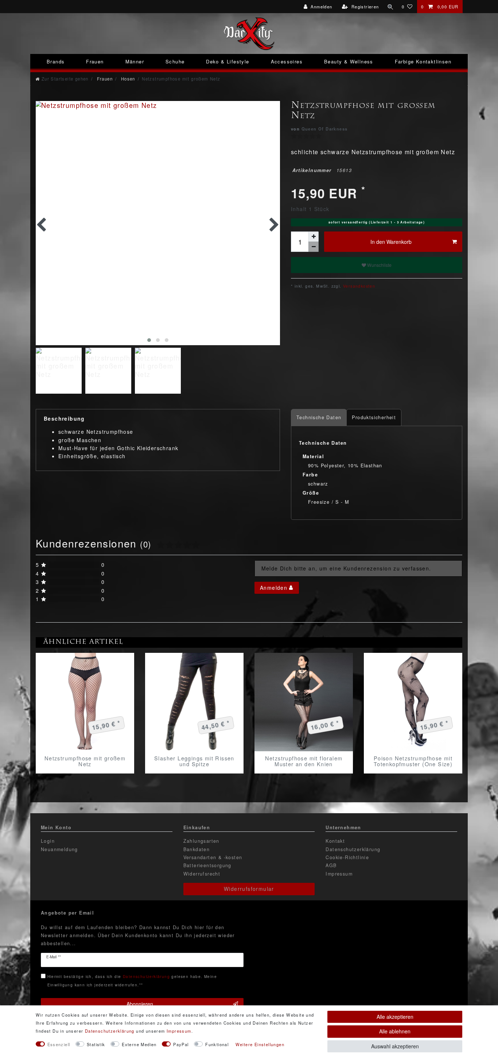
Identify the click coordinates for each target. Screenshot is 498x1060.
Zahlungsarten (201, 841)
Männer (134, 61)
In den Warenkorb (391, 241)
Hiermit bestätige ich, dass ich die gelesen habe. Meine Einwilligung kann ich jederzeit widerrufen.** (132, 980)
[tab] (319, 417)
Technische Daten (318, 417)
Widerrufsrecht (202, 873)
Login (48, 841)
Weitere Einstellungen (260, 1044)
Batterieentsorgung (207, 865)
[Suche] (390, 6)
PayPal (180, 1044)
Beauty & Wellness (348, 61)
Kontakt (335, 841)
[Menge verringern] (313, 247)
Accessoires (287, 61)
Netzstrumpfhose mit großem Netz (84, 761)
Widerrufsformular (249, 888)
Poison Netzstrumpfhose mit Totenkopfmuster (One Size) (413, 761)
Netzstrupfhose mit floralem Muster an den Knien (304, 761)
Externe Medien (139, 1044)
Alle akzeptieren (395, 1016)
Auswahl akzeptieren (395, 1046)
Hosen (127, 79)
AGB (331, 865)
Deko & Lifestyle (227, 61)
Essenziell (58, 1044)
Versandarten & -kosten (212, 857)
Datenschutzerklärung (353, 849)
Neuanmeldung (59, 849)
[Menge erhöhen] (313, 236)
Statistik (96, 1044)
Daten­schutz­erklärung (110, 1031)
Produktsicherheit (374, 417)
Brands (56, 61)
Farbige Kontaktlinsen (423, 61)
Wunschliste (379, 265)
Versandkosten (359, 286)
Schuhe (175, 61)
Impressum (339, 873)
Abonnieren (140, 1004)
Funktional (217, 1044)
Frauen (95, 61)
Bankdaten (196, 849)
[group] (85, 702)
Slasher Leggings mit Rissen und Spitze (194, 761)
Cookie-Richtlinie (347, 857)
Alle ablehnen (395, 1031)
